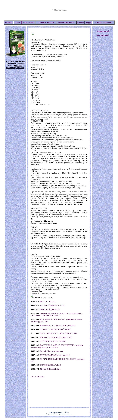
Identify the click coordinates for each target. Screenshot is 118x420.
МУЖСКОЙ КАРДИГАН (50, 369)
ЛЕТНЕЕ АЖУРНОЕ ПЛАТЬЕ (52, 306)
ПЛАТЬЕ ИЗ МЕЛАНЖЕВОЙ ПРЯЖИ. (56, 329)
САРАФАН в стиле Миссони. (51, 351)
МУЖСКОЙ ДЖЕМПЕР (50, 309)
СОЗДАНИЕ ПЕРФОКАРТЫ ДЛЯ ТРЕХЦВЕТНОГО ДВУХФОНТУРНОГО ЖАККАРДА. (57, 314)
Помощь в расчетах (46, 22)
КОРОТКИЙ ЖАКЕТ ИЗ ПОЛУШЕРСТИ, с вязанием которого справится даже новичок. (57, 346)
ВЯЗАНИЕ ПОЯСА (48, 302)
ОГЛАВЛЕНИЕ (37, 377)
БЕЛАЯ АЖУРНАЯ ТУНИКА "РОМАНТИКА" (59, 333)
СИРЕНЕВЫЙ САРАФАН (50, 365)
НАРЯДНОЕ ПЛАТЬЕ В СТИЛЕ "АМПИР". (58, 325)
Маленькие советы (66, 22)
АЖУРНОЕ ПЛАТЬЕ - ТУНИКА (53, 341)
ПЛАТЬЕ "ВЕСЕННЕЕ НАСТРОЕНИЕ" (56, 337)
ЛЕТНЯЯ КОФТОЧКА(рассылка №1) (55, 355)
